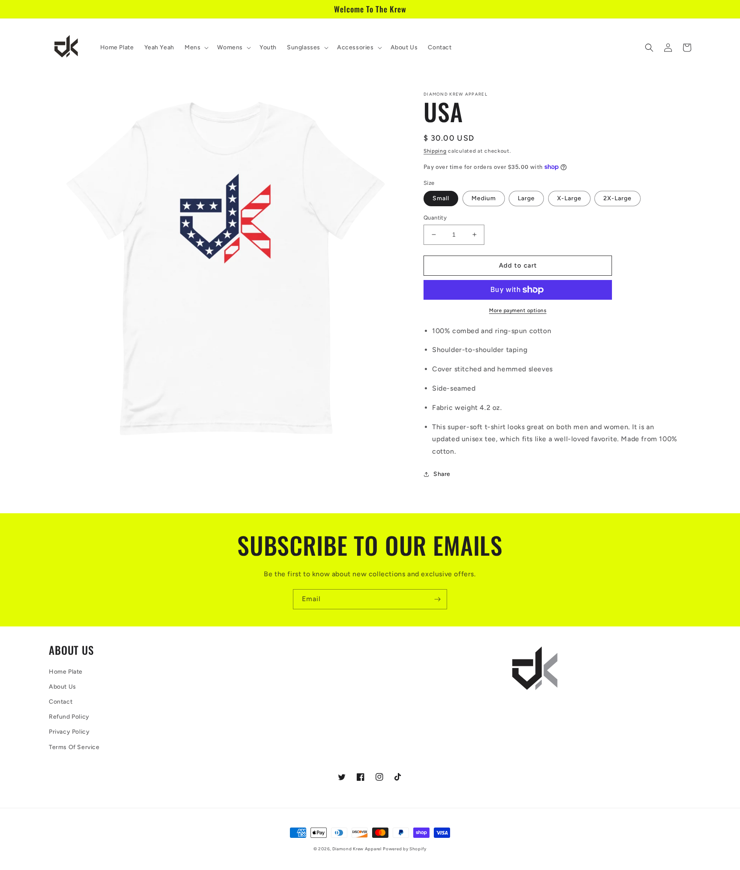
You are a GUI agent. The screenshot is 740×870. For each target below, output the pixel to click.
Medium (483, 198)
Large (526, 198)
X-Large (569, 198)
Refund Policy (69, 716)
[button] (195, 48)
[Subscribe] (437, 599)
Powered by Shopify (405, 849)
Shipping (435, 151)
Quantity (435, 217)
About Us (62, 686)
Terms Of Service (74, 747)
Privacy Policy (69, 731)
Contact (60, 701)
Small (441, 198)
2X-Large (617, 198)
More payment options (517, 310)
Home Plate (66, 671)
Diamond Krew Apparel (357, 849)
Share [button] (442, 474)
